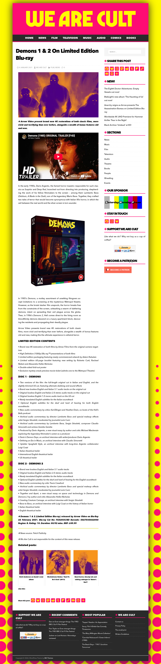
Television (70, 38)
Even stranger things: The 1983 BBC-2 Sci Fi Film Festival (63, 623)
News (42, 38)
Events (107, 183)
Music (87, 38)
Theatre (107, 164)
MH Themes (49, 658)
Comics (116, 38)
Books (131, 38)
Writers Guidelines (122, 634)
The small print (120, 630)
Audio (101, 38)
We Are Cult (41, 67)
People (107, 173)
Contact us (119, 621)
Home (29, 38)
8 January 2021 (25, 67)
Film (54, 38)
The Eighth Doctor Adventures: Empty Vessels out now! (121, 90)
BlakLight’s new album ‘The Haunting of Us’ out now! (124, 98)
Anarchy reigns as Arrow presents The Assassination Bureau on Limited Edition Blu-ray (124, 108)
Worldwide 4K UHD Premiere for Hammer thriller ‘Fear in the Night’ (123, 118)
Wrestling (108, 178)
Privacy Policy (120, 625)
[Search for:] (124, 52)
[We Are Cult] (80, 33)
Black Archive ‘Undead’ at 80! (117, 125)
